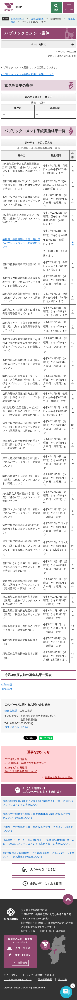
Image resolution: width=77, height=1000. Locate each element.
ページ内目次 (38, 44)
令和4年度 (6, 684)
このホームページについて (18, 979)
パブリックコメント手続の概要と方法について (27, 74)
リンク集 (62, 979)
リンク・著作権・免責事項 (40, 975)
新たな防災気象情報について (20, 771)
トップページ (17, 18)
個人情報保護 (45, 979)
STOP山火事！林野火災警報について (25, 763)
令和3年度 (6, 689)
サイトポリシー (12, 975)
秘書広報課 (10, 710)
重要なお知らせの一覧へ (59, 777)
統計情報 (22, 962)
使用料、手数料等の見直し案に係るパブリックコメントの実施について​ (21, 243)
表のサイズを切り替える (38, 97)
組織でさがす (37, 18)
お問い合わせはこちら (17, 727)
